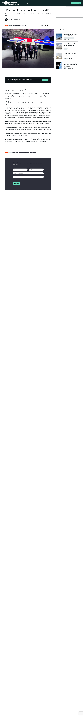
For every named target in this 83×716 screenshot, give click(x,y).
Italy (17, 25)
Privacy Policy (28, 180)
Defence (41, 3)
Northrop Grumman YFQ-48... (69, 37)
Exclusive (65, 48)
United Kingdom (33, 152)
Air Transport (48, 3)
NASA (65, 68)
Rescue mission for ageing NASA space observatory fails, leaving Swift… (71, 64)
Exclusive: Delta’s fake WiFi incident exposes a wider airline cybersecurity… (70, 45)
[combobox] (28, 177)
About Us (62, 3)
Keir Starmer (22, 25)
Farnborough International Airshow (30, 3)
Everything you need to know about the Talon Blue (70, 35)
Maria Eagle (27, 152)
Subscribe (45, 80)
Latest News (55, 3)
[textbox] (27, 177)
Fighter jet (65, 58)
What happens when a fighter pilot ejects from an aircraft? (70, 54)
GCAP (14, 25)
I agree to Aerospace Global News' (22, 180)
